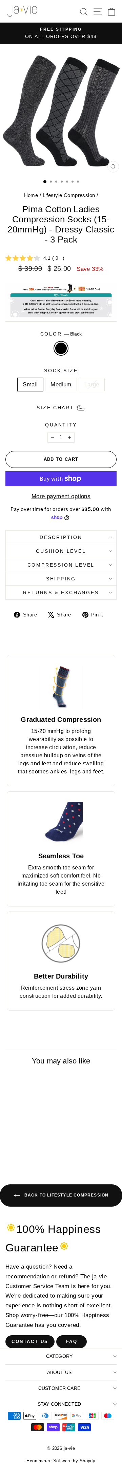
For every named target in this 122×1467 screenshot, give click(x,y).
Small (30, 384)
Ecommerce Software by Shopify (60, 1460)
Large (91, 384)
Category (59, 1356)
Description (61, 537)
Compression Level (61, 565)
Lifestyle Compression (69, 195)
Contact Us (30, 1341)
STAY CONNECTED (59, 1404)
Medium (61, 384)
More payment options (61, 496)
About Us (59, 1372)
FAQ (72, 1341)
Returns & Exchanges (61, 592)
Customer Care (59, 1388)
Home (31, 195)
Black (61, 348)
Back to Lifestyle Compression (66, 1195)
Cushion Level (61, 551)
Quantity (61, 424)
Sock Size (61, 370)
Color (61, 334)
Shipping (61, 578)
